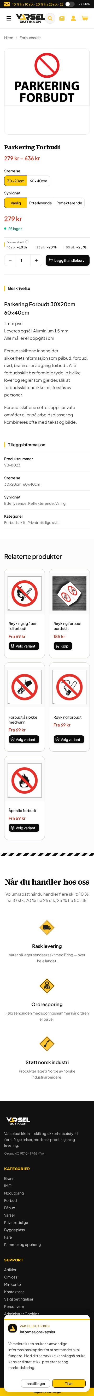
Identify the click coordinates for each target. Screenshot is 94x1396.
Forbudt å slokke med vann (23, 719)
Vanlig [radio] (16, 202)
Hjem (8, 37)
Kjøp (64, 646)
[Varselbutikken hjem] (31, 18)
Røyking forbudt (68, 717)
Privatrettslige (16, 1222)
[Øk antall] (36, 260)
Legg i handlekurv (69, 260)
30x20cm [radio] (16, 180)
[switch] (70, 4)
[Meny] (9, 18)
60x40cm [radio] (38, 180)
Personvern (14, 1306)
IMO (7, 1185)
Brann (9, 1178)
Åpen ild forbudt (22, 810)
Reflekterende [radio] (69, 202)
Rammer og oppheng (22, 1244)
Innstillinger (35, 1383)
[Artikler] (62, 18)
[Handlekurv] (85, 18)
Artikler (10, 1269)
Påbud (9, 1207)
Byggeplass (14, 1229)
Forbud (10, 1200)
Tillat (69, 1383)
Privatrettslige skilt (43, 522)
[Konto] (73, 18)
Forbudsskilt (30, 37)
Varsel (9, 1215)
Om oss (10, 1277)
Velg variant (26, 646)
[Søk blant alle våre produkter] (50, 18)
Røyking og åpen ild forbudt (23, 626)
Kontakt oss (14, 1291)
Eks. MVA (83, 4)
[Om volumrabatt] (27, 242)
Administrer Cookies (21, 1313)
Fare (8, 1237)
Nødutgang (14, 1193)
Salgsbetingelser (18, 1299)
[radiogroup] (27, 181)
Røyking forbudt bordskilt (68, 626)
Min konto (12, 1284)
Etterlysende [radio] (40, 202)
